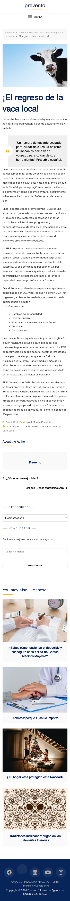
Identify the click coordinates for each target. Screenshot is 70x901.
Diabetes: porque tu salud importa (35, 718)
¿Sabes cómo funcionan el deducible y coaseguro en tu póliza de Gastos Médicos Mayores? (35, 652)
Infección (57, 426)
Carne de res (31, 426)
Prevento (35, 462)
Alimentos (18, 426)
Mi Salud (27, 422)
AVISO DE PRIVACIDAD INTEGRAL (30, 881)
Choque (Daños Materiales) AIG (45, 488)
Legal (56, 881)
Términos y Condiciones (36, 885)
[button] (35, 16)
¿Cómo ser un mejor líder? (22, 478)
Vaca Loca (8, 430)
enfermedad (46, 426)
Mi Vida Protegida (42, 422)
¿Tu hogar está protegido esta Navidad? (35, 777)
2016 (9, 426)
